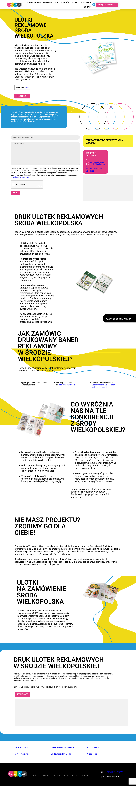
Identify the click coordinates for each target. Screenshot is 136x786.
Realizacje (86, 2)
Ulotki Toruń (92, 754)
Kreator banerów (61, 2)
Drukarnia (31, 2)
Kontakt (87, 7)
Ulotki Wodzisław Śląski (61, 754)
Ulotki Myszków (21, 747)
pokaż (27, 87)
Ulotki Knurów (93, 747)
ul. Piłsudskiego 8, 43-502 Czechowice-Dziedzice (95, 167)
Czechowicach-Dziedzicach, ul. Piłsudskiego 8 (103, 386)
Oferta (74, 2)
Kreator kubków (44, 2)
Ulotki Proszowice (22, 754)
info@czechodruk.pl (98, 162)
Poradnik (57, 775)
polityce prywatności (21, 177)
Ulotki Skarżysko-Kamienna (62, 747)
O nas (66, 775)
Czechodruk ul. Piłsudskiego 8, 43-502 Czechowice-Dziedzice (116, 772)
